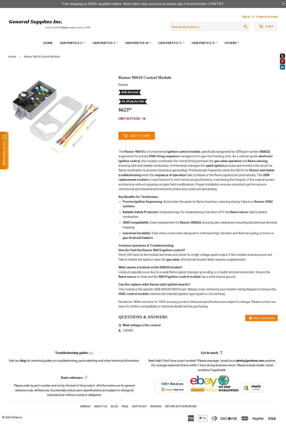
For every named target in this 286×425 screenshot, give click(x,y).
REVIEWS (155, 406)
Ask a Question (263, 318)
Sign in (246, 16)
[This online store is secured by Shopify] (252, 391)
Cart (269, 26)
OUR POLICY (139, 406)
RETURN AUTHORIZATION (180, 406)
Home (48, 43)
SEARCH (85, 406)
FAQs (125, 406)
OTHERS (230, 43)
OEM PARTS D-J (104, 43)
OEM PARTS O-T (170, 43)
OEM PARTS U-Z (203, 43)
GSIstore (17, 417)
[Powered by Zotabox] (282, 71)
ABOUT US (100, 406)
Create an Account (267, 16)
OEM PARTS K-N (137, 43)
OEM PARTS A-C (71, 43)
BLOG (114, 406)
